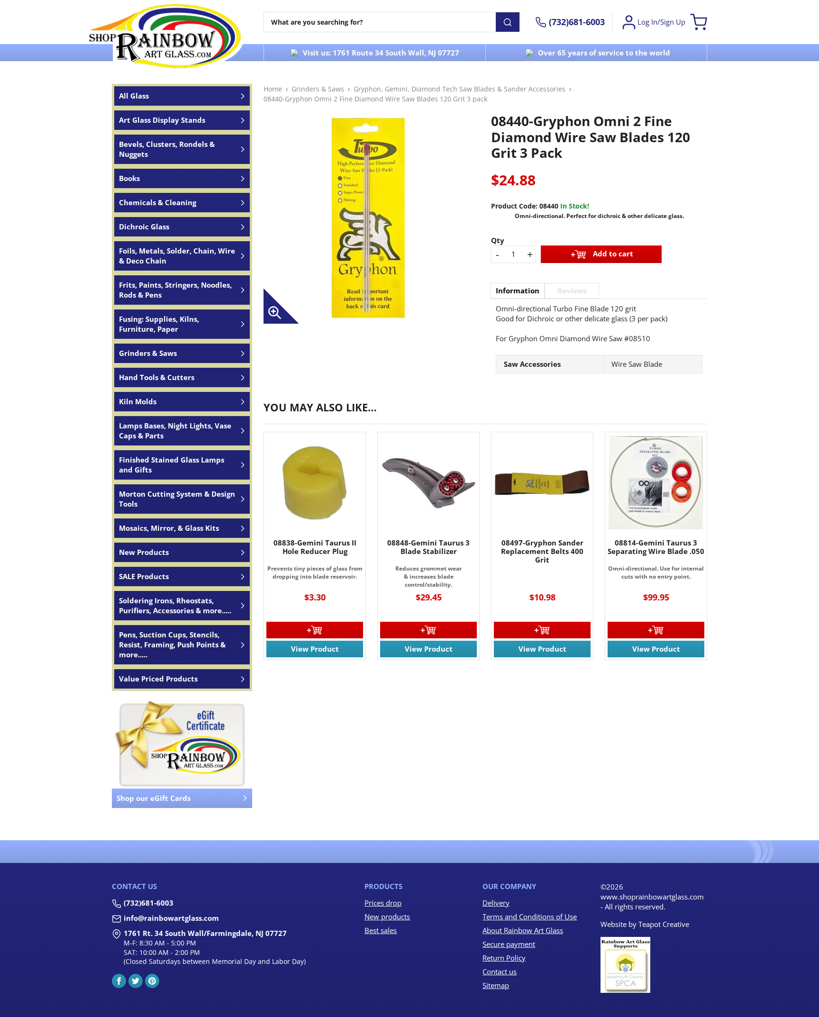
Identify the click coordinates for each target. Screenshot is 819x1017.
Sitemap (495, 985)
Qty (497, 240)
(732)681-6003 (148, 903)
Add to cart (613, 253)
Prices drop (382, 903)
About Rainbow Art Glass (522, 930)
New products (387, 916)
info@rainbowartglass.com (171, 918)
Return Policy (504, 958)
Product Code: (514, 205)
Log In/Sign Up (661, 22)
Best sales (380, 930)
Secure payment (508, 944)
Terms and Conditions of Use (529, 916)
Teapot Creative (663, 924)
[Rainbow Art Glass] (165, 36)
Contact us (499, 971)
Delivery (496, 903)
